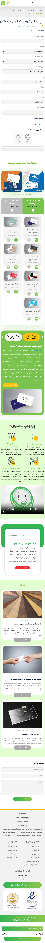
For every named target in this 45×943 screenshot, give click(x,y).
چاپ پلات (12, 854)
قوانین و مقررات (32, 861)
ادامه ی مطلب (10, 385)
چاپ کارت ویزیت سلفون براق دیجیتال (31, 337)
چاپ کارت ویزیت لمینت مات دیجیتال (13, 337)
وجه (42, 77)
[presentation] (42, 337)
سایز (42, 97)
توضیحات (40, 107)
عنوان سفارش (39, 36)
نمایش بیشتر (22, 567)
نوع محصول (39, 67)
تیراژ (42, 87)
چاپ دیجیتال (11, 850)
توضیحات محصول (27, 535)
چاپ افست (11, 847)
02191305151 (22, 876)
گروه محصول (39, 56)
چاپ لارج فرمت (10, 857)
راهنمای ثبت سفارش (30, 865)
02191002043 (22, 879)
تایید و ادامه (22, 938)
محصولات (29, 10)
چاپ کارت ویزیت (19, 10)
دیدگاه (27, 26)
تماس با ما (33, 857)
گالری (35, 850)
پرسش (20, 26)
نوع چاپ (41, 46)
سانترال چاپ (38, 10)
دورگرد (36, 124)
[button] (29, 194)
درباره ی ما (33, 854)
